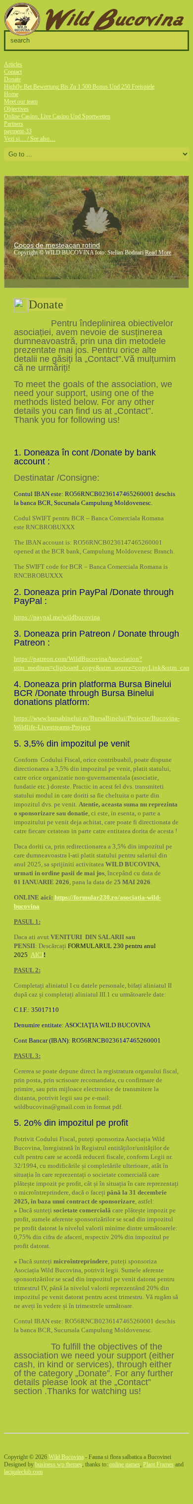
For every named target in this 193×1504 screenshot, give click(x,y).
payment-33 (18, 131)
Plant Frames (158, 1464)
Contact (13, 71)
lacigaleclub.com (23, 1471)
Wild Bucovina (66, 1457)
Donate (12, 79)
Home (11, 94)
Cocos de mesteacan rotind (57, 245)
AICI (37, 954)
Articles (13, 64)
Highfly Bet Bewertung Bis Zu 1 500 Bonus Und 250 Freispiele (79, 86)
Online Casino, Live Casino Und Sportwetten (57, 116)
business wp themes (58, 1464)
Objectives (16, 108)
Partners (13, 123)
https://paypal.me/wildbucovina (57, 617)
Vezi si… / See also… (29, 138)
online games (124, 1464)
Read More (158, 252)
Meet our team (21, 101)
